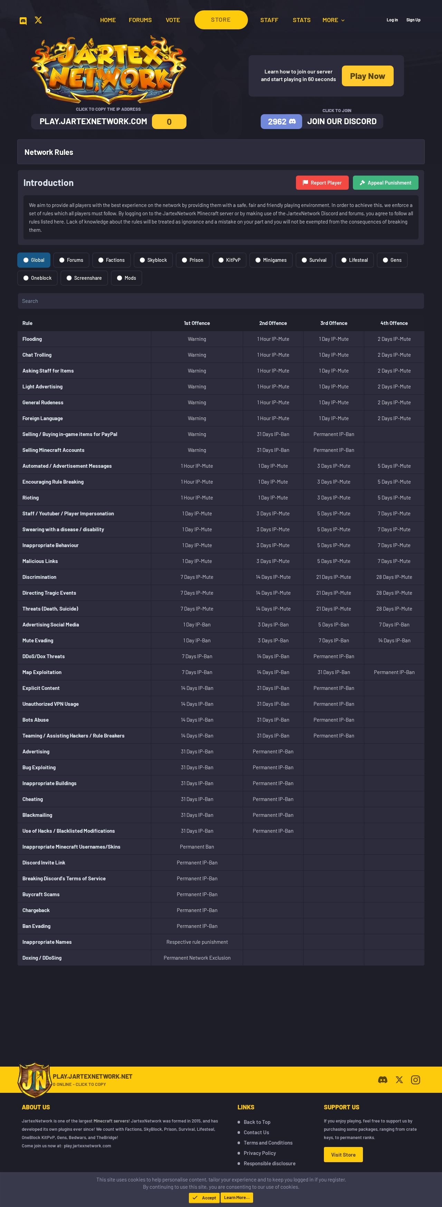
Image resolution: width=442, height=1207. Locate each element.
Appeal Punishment (390, 182)
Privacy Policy (260, 1153)
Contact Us (256, 1132)
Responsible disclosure (270, 1163)
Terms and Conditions (268, 1142)
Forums (140, 19)
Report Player (326, 182)
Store (221, 19)
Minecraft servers (111, 1121)
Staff (269, 19)
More (331, 19)
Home (108, 19)
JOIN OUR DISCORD (342, 121)
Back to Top (257, 1122)
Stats (302, 19)
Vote (173, 19)
